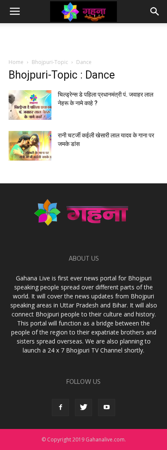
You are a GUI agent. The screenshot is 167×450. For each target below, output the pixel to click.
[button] (155, 11)
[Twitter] (83, 407)
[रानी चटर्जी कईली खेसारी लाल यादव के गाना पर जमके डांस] (30, 146)
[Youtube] (106, 407)
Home (16, 62)
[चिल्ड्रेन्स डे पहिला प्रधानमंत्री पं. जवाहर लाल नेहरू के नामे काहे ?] (30, 105)
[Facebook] (60, 407)
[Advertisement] (83, 38)
